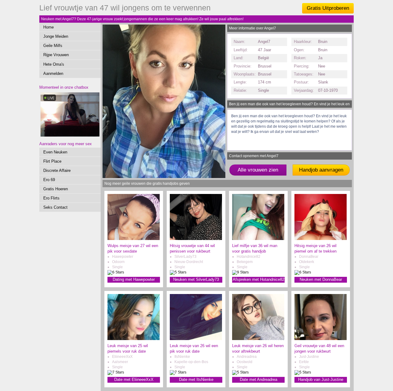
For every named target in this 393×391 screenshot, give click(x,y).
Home (48, 27)
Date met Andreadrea (258, 379)
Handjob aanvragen (321, 170)
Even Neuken (55, 152)
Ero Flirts (51, 198)
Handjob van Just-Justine (320, 379)
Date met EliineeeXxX (134, 379)
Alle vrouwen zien (258, 170)
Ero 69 (49, 179)
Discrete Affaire (57, 170)
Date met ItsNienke (196, 379)
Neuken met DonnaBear (321, 279)
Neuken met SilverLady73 (196, 279)
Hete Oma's (53, 64)
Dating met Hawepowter (134, 279)
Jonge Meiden (55, 36)
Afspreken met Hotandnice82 (258, 279)
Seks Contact (55, 207)
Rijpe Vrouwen (56, 54)
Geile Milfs (52, 45)
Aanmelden (53, 73)
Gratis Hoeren (55, 189)
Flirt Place (52, 161)
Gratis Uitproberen (328, 8)
